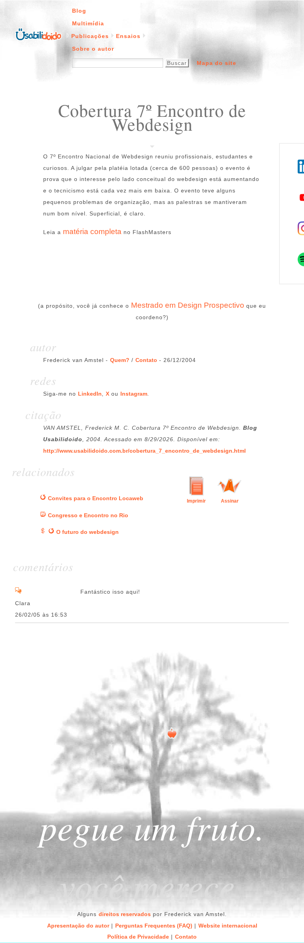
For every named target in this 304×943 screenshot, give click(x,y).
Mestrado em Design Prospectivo (187, 305)
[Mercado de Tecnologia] (43, 532)
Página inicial (38, 33)
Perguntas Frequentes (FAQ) (153, 925)
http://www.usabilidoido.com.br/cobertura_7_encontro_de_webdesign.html (144, 451)
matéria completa (92, 231)
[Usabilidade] (43, 515)
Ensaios (128, 36)
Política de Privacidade (138, 936)
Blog (79, 11)
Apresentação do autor (78, 925)
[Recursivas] (43, 498)
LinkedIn (90, 394)
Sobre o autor (93, 49)
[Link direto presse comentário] (18, 592)
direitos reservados (125, 914)
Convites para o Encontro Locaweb (95, 498)
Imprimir (196, 501)
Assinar (230, 501)
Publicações (90, 36)
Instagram (133, 394)
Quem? (119, 360)
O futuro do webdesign (87, 532)
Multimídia (88, 23)
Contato (146, 360)
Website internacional (227, 925)
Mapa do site (216, 63)
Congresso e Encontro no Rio (88, 515)
